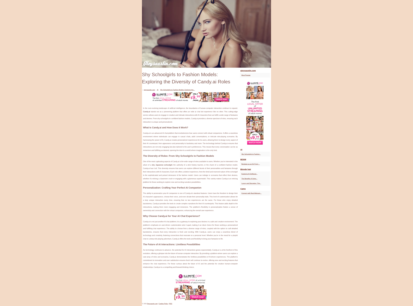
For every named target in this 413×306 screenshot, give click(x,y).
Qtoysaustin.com (152, 303)
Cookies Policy (163, 303)
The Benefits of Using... (249, 178)
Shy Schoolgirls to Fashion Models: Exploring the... (177, 90)
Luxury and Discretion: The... (251, 183)
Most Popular (245, 75)
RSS (170, 303)
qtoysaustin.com (149, 90)
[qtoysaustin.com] (206, 34)
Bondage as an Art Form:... (250, 164)
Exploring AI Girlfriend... (249, 174)
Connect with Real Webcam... (251, 193)
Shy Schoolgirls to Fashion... (251, 154)
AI (157, 90)
